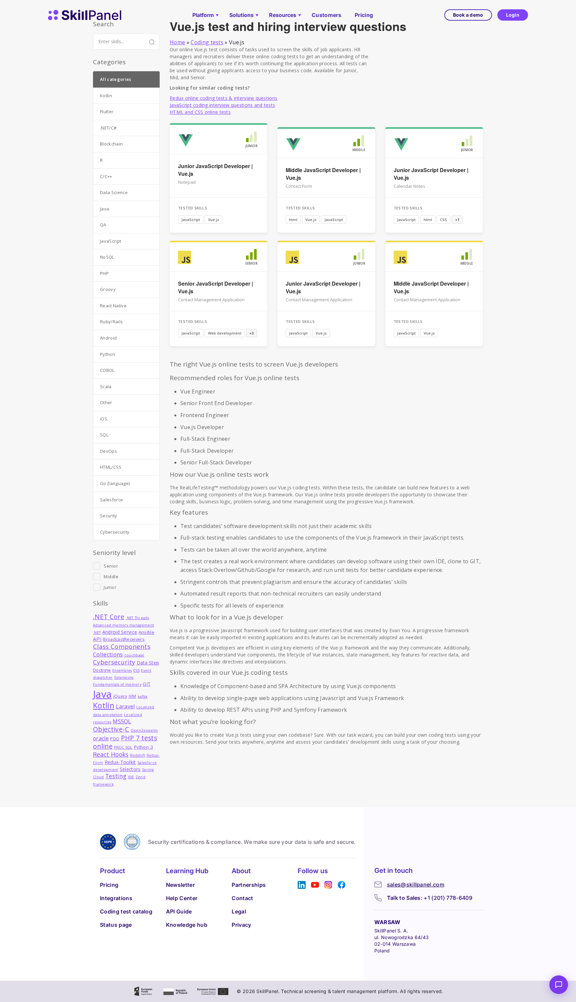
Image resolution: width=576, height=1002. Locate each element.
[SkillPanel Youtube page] (315, 885)
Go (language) (115, 483)
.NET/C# (108, 128)
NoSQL (107, 257)
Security (108, 516)
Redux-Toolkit (120, 762)
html (293, 219)
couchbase (134, 655)
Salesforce (111, 500)
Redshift (137, 755)
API (97, 638)
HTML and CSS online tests (200, 112)
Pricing (364, 15)
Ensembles (122, 670)
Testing (115, 776)
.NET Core (108, 616)
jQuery (120, 696)
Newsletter (180, 884)
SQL (104, 435)
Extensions (124, 677)
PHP (104, 273)
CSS (443, 219)
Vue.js (213, 219)
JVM (132, 696)
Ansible (146, 632)
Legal (239, 911)
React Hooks (111, 754)
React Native (113, 306)
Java (104, 209)
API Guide (179, 911)
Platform (203, 15)
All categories (115, 79)
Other (106, 402)
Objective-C (111, 729)
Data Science (114, 192)
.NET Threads (137, 618)
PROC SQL (123, 747)
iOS (103, 419)
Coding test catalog (126, 911)
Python (107, 354)
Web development (224, 333)
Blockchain (111, 144)
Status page (116, 924)
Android (108, 338)
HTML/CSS (111, 467)
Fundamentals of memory (117, 684)
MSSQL (122, 721)
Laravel (125, 706)
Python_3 (143, 747)
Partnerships (249, 884)
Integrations (116, 898)
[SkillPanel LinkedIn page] (302, 885)
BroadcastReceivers (124, 639)
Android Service (119, 632)
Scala (106, 386)
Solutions (241, 15)
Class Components (121, 646)
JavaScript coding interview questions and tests (222, 105)
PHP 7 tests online (125, 742)
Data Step (148, 662)
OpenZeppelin (144, 730)
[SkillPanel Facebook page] (342, 885)
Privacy (241, 924)
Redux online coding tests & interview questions (223, 98)
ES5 (136, 670)
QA (103, 225)
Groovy (108, 289)
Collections (108, 654)
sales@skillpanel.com (415, 884)
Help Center (182, 898)
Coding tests (207, 42)
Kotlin (106, 96)
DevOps (108, 451)
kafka (143, 696)
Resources (282, 15)
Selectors (130, 769)
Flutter (106, 112)
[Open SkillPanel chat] (558, 984)
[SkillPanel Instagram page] (328, 885)
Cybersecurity (114, 532)
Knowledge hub (186, 924)
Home (177, 42)
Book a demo (468, 15)
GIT (147, 684)
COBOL (107, 370)
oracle (101, 738)
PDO (114, 739)
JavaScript (190, 219)
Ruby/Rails (111, 322)
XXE (131, 777)
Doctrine (102, 670)
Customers (326, 15)
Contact (242, 898)
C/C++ (106, 176)
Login (512, 15)
